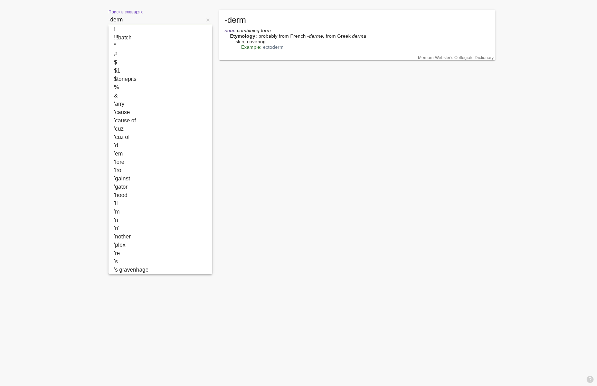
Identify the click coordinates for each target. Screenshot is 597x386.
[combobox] (156, 20)
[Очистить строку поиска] (208, 20)
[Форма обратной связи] (590, 379)
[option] (160, 29)
